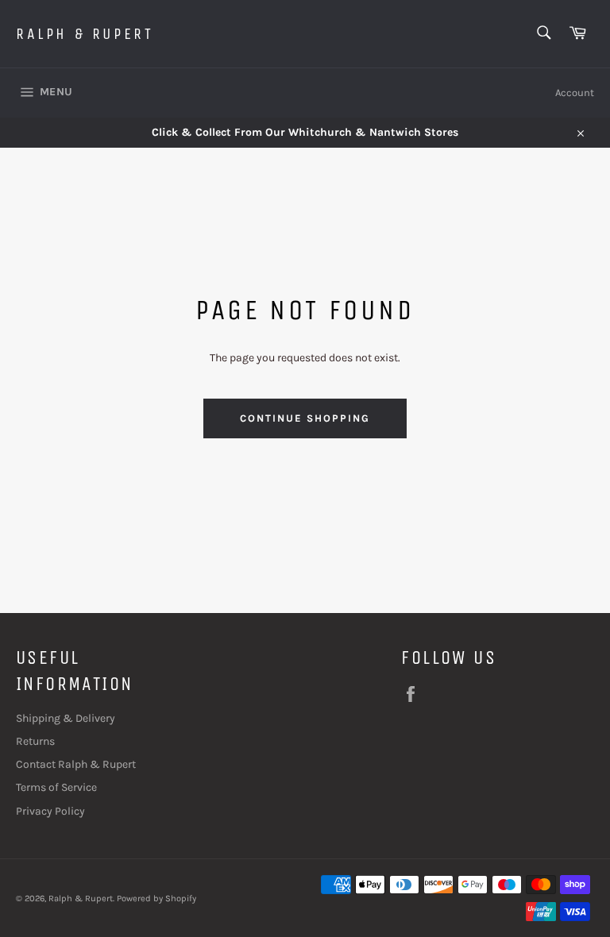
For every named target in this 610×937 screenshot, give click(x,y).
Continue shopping (304, 418)
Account (574, 92)
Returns (35, 741)
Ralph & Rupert (84, 34)
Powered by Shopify (156, 898)
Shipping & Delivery (65, 718)
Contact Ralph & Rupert (76, 764)
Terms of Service (56, 787)
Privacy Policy (50, 811)
